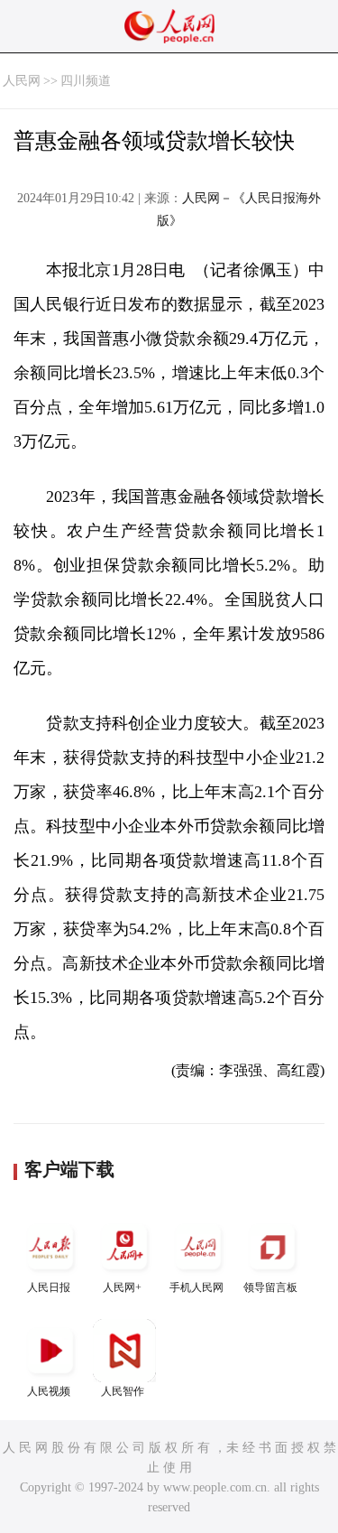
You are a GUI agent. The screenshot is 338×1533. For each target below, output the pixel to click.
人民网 (22, 81)
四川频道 (85, 81)
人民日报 (48, 1287)
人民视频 (48, 1391)
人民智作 (122, 1391)
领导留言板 (270, 1287)
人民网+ (122, 1287)
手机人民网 (196, 1287)
